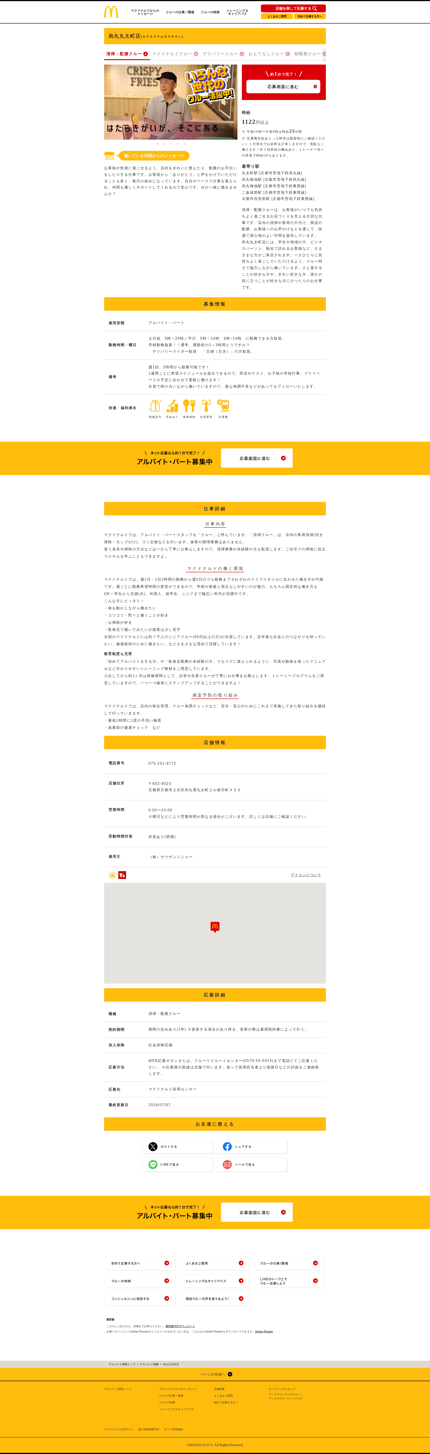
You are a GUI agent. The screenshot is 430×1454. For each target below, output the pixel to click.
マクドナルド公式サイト (119, 1429)
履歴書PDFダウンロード (180, 1326)
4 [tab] (177, 144)
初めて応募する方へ (310, 16)
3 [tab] (171, 144)
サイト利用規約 (173, 1429)
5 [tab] (184, 144)
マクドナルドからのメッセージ (145, 12)
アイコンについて (306, 875)
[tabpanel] (170, 102)
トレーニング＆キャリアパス (237, 12)
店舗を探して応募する (293, 8)
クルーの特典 (210, 12)
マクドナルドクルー (172, 54)
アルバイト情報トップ (117, 1389)
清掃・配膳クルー (124, 54)
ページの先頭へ (212, 1374)
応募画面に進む (283, 87)
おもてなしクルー (266, 54)
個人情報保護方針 (149, 1429)
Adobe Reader (264, 1331)
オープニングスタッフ (282, 1389)
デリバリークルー (221, 54)
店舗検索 (219, 1389)
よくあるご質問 (277, 16)
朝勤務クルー (308, 54)
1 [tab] (157, 144)
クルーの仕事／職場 (180, 12)
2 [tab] (164, 144)
